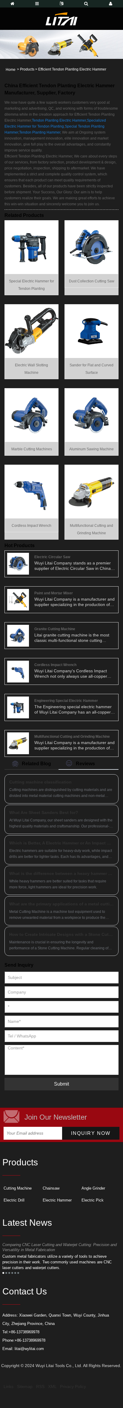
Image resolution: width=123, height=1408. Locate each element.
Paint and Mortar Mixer (53, 593)
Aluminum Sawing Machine (91, 449)
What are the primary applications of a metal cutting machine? (61, 904)
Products (27, 69)
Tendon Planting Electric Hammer (59, 120)
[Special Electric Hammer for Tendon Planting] (31, 246)
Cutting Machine (18, 1188)
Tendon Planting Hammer (39, 132)
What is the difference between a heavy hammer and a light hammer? (61, 873)
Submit (61, 1083)
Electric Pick (93, 1200)
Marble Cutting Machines (31, 449)
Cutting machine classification (40, 782)
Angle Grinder (93, 1188)
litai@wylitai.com (29, 1348)
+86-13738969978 (24, 1332)
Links (8, 1386)
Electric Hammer (57, 1200)
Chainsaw (51, 1188)
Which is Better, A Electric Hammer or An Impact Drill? (61, 843)
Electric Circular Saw (52, 557)
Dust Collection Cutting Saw (91, 281)
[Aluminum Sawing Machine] (91, 414)
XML (52, 1386)
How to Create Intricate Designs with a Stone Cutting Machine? (61, 934)
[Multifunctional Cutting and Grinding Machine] (91, 491)
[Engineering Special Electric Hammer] (18, 707)
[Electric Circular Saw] (18, 563)
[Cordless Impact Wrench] (31, 491)
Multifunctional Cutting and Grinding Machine (72, 736)
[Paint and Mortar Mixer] (18, 599)
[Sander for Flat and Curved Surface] (91, 330)
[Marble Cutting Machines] (31, 414)
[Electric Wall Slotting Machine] (31, 330)
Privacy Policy (73, 1386)
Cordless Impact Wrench (31, 526)
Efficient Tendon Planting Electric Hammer (72, 69)
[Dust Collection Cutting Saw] (91, 246)
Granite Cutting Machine (54, 629)
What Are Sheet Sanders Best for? (43, 812)
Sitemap (25, 1386)
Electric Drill (14, 1200)
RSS (40, 1386)
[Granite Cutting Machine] (18, 635)
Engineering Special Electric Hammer (66, 701)
